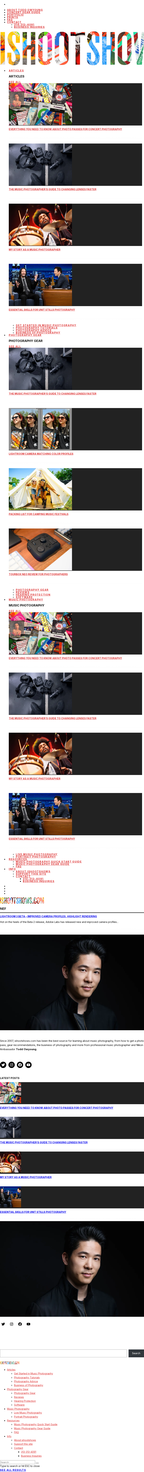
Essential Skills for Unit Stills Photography (42, 309)
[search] (37, 1463)
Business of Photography (28, 1385)
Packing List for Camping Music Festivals (38, 514)
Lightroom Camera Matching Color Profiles (41, 453)
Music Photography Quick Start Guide (49, 861)
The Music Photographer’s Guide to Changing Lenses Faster (52, 189)
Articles (16, 70)
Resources (18, 859)
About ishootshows (33, 871)
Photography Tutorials (37, 327)
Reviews (23, 592)
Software (19, 1404)
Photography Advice (34, 330)
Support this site (31, 873)
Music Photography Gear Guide (43, 864)
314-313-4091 (24, 24)
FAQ (19, 866)
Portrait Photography (36, 856)
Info (12, 868)
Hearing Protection (33, 594)
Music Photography (26, 599)
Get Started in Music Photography (46, 325)
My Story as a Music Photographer (34, 249)
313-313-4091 (33, 878)
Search (4, 1347)
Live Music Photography (37, 854)
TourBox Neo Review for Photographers (38, 574)
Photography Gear (25, 335)
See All (15, 81)
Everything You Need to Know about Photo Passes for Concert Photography (65, 129)
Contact (14, 22)
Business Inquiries (29, 27)
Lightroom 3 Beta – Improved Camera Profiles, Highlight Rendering (48, 916)
